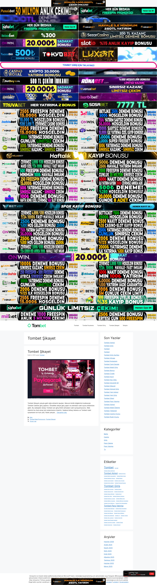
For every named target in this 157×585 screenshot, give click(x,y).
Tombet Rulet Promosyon (37, 419)
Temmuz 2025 (109, 560)
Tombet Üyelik (109, 374)
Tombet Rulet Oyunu (111, 417)
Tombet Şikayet (114, 325)
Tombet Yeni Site (118, 517)
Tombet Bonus (109, 370)
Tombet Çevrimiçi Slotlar (109, 522)
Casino (106, 437)
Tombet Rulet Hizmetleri (121, 508)
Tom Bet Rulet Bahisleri (109, 508)
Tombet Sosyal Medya (119, 513)
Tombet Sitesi (109, 398)
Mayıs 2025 (108, 566)
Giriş (31, 417)
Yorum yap (33, 421)
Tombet (76, 325)
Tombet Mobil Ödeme (112, 408)
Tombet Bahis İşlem (121, 476)
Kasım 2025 (108, 548)
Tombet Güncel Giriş (111, 389)
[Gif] (78, 156)
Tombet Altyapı (109, 358)
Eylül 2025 (107, 554)
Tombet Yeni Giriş (110, 395)
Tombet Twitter (124, 515)
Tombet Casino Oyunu (112, 414)
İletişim (125, 325)
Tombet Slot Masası (108, 513)
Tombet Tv (117, 515)
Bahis (106, 434)
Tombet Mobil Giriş (111, 367)
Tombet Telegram (110, 411)
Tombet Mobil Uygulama (109, 501)
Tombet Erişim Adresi (109, 483)
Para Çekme (108, 443)
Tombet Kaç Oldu (110, 380)
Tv (105, 449)
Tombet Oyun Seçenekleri (121, 503)
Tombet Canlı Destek (111, 364)
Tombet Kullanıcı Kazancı (118, 496)
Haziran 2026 (109, 542)
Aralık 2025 (108, 545)
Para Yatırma (108, 446)
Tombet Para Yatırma (111, 401)
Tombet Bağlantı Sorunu (109, 478)
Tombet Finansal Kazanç (120, 483)
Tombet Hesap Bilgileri (109, 494)
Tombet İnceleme (88, 325)
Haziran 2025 (109, 563)
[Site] (39, 113)
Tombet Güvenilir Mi (111, 383)
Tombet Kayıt (109, 377)
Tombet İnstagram (110, 361)
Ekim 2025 (108, 551)
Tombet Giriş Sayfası (111, 355)
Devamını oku (62, 412)
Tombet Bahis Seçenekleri (110, 476)
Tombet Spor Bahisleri (109, 515)
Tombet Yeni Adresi (111, 392)
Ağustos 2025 (109, 557)
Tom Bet (116, 468)
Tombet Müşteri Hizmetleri (122, 501)
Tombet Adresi (109, 343)
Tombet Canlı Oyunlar (119, 480)
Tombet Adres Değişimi (109, 470)
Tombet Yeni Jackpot (109, 517)
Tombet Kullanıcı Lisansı (109, 498)
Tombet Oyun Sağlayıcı (109, 503)
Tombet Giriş (101, 325)
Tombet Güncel (117, 489)
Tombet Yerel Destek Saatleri (110, 520)
